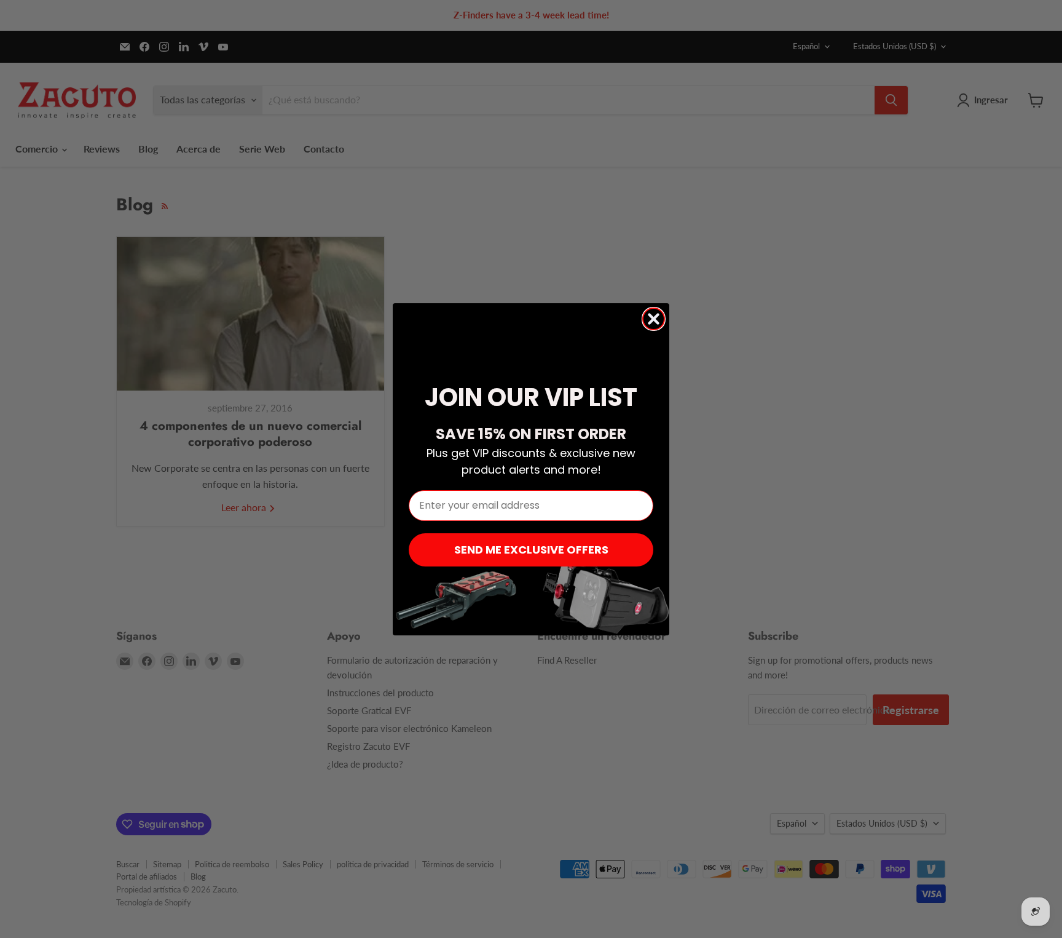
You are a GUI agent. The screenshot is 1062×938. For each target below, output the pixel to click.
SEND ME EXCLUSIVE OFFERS (531, 549)
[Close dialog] (653, 319)
